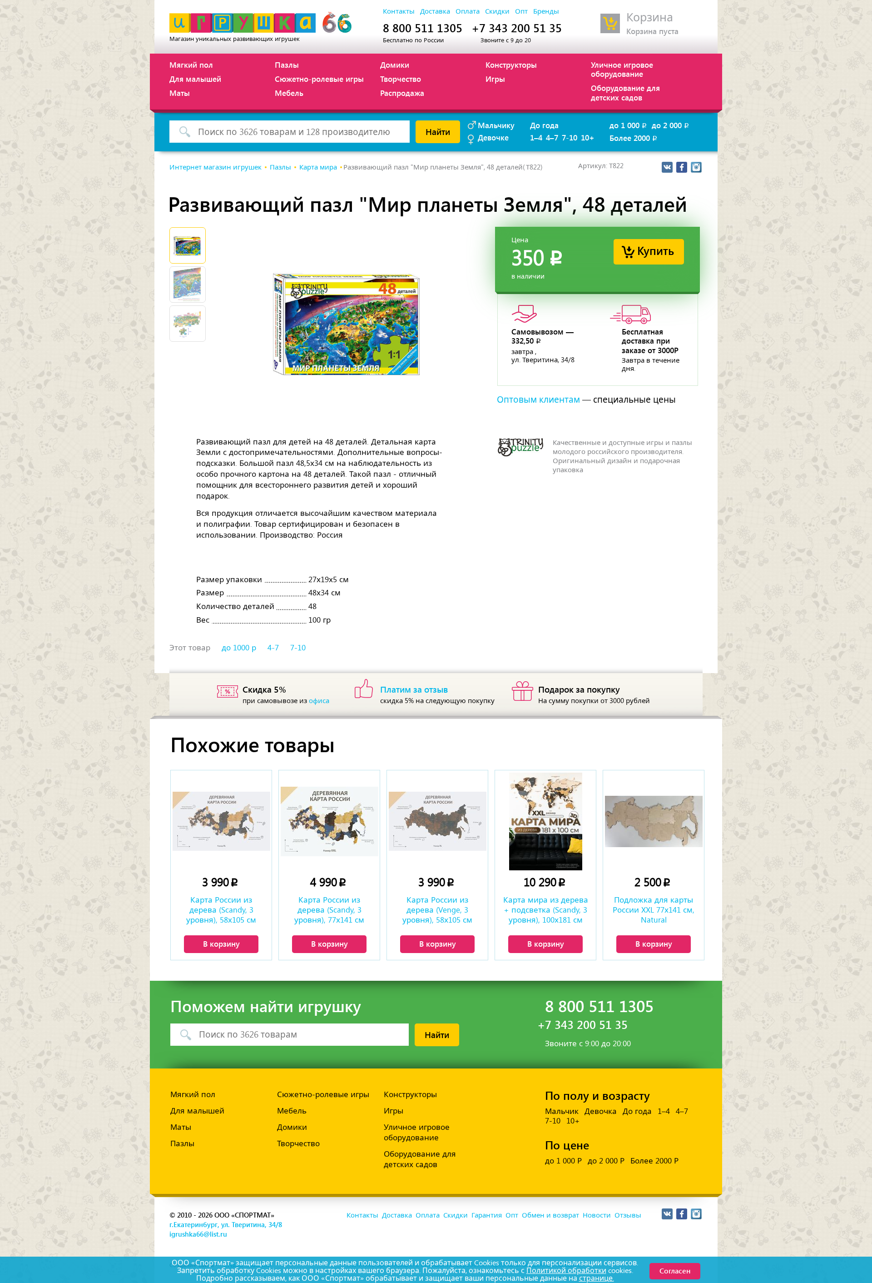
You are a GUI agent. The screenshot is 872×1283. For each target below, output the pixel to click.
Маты (179, 93)
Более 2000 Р (654, 1160)
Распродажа (402, 93)
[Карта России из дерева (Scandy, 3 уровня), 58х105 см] (221, 821)
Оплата (468, 11)
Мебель (289, 93)
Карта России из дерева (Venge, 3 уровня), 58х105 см (437, 909)
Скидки (497, 11)
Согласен (674, 1270)
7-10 (569, 137)
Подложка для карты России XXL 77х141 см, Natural (653, 909)
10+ (588, 137)
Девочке (493, 137)
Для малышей (195, 79)
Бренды (546, 11)
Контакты (399, 11)
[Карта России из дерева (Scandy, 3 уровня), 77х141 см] (329, 821)
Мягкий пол (191, 65)
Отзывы (627, 1215)
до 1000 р (239, 647)
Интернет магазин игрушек (215, 167)
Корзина (649, 17)
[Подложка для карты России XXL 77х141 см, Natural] (653, 821)
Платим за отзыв (414, 689)
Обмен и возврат (550, 1215)
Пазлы (287, 65)
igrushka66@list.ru (198, 1233)
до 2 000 (671, 125)
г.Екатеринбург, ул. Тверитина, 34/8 (225, 1224)
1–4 (536, 137)
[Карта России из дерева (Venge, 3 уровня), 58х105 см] (437, 821)
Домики (394, 65)
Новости (597, 1215)
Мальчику (496, 125)
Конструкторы (511, 65)
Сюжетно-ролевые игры (319, 79)
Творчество (400, 79)
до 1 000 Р (563, 1160)
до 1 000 (628, 125)
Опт (521, 11)
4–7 (552, 137)
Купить (655, 250)
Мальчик (562, 1111)
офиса (319, 701)
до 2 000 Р (606, 1160)
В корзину (221, 944)
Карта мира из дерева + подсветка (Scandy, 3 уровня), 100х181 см (545, 909)
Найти (438, 131)
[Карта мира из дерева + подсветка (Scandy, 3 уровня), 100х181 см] (545, 821)
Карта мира (318, 167)
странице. (596, 1278)
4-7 (273, 647)
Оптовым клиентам (538, 399)
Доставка (435, 11)
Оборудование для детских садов (625, 92)
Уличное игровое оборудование (622, 69)
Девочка (601, 1111)
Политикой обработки (566, 1270)
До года (544, 125)
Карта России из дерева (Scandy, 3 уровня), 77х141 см (329, 909)
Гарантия (486, 1215)
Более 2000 (634, 138)
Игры (495, 79)
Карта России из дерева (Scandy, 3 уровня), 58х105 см (221, 909)
